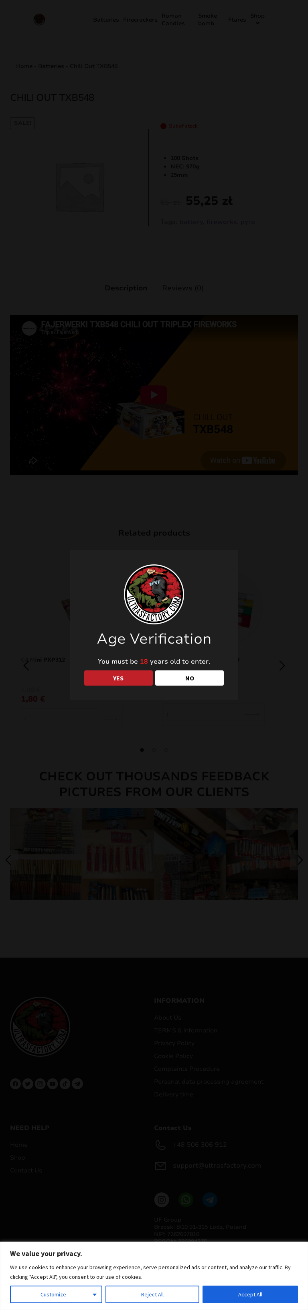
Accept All (250, 1294)
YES (118, 678)
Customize (53, 1294)
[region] (154, 1276)
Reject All (152, 1294)
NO (189, 678)
